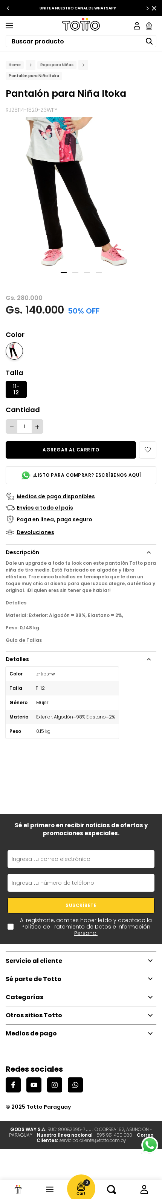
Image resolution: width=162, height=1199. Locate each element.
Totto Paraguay (48, 1107)
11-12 (16, 389)
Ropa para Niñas (56, 65)
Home (15, 65)
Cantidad (23, 410)
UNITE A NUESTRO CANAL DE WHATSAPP (78, 8)
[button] (147, 450)
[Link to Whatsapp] (149, 1145)
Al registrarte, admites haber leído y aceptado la (86, 926)
